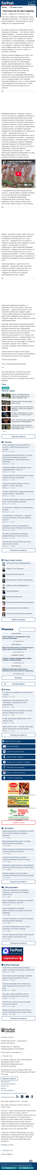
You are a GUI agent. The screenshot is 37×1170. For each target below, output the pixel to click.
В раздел (18, 678)
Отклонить (9, 1168)
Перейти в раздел (18, 620)
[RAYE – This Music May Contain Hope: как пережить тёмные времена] (6, 420)
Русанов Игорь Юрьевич (15, 574)
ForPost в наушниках (15, 778)
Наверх (31, 1161)
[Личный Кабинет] (29, 2)
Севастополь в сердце (15, 757)
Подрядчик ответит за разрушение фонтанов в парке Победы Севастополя (17, 527)
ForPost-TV (5, 1086)
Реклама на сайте (7, 1037)
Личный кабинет (18, 684)
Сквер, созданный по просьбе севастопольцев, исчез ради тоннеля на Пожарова (17, 910)
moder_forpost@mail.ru (14, 1052)
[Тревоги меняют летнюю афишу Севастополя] (6, 402)
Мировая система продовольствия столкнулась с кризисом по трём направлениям (15, 702)
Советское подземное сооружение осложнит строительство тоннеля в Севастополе (15, 892)
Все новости (5, 1082)
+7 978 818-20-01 (7, 1151)
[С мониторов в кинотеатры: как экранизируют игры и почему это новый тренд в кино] (6, 426)
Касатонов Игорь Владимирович (18, 563)
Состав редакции (7, 1090)
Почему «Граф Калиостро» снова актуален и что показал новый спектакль (22, 414)
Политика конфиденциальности (21, 1166)
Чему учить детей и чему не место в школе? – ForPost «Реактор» (15, 484)
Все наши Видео (13, 746)
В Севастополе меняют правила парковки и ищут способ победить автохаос (18, 500)
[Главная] (7, 3)
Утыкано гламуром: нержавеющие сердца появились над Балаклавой (16, 659)
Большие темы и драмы (15, 767)
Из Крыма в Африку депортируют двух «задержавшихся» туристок (16, 468)
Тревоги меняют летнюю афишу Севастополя (21, 402)
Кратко (3, 1088)
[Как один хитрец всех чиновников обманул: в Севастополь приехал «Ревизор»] (6, 408)
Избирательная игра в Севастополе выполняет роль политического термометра (17, 670)
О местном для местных (15, 752)
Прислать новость (18, 436)
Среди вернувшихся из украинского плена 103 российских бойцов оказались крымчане (18, 833)
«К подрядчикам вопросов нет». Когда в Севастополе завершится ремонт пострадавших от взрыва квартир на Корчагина (17, 458)
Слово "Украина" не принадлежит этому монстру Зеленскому (16, 637)
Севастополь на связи (12, 741)
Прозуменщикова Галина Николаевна (20, 602)
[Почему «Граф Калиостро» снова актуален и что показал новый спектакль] (6, 414)
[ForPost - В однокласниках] (32, 1097)
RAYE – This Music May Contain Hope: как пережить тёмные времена (23, 420)
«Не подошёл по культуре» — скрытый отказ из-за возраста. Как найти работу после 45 (16, 517)
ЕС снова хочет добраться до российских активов (17, 508)
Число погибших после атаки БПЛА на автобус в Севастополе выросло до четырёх (16, 447)
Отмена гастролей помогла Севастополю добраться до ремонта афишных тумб (20, 396)
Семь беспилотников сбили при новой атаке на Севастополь (16, 543)
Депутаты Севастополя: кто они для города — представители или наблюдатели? (18, 648)
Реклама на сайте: (7, 1145)
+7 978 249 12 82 (6, 1056)
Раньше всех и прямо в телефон (18, 762)
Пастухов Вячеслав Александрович (19, 613)
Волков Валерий (12, 591)
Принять (25, 1168)
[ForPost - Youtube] (27, 1097)
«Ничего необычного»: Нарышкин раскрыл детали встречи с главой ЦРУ (17, 492)
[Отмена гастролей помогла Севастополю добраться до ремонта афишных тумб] (6, 396)
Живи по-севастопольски (16, 773)
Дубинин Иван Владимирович (17, 585)
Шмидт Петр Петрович (15, 569)
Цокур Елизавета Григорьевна (17, 608)
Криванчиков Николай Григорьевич (19, 580)
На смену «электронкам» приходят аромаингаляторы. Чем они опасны (15, 535)
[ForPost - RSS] (17, 1097)
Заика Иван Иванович (14, 597)
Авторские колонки (8, 1084)
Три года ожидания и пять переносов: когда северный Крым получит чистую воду (16, 986)
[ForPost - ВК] (22, 1097)
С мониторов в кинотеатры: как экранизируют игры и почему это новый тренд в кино (22, 426)
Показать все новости (18, 550)
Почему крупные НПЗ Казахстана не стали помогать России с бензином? (17, 476)
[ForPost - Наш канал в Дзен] (35, 1097)
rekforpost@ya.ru (7, 1154)
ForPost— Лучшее (21, 1101)
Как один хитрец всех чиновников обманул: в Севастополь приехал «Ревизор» (22, 408)
